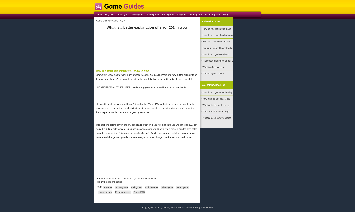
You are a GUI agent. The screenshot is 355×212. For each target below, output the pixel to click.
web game (136, 187)
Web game (137, 14)
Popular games (212, 14)
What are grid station (112, 182)
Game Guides (103, 21)
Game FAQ (117, 21)
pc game (107, 187)
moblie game (151, 187)
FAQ (225, 14)
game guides (105, 192)
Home (99, 14)
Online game (123, 14)
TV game (181, 14)
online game (122, 187)
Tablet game (168, 14)
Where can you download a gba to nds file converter (131, 178)
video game (182, 187)
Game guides (195, 14)
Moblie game (152, 14)
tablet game (167, 187)
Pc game (109, 14)
